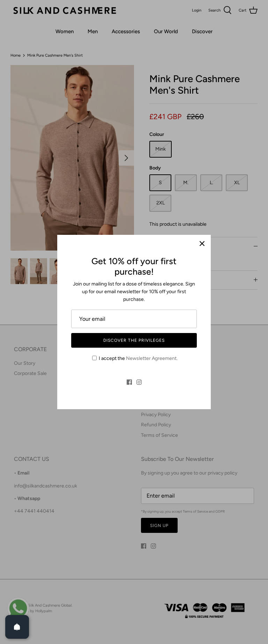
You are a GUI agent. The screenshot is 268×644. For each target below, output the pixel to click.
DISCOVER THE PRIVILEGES (133, 340)
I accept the (138, 358)
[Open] (17, 627)
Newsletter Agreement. (152, 358)
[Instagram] (139, 382)
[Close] (202, 243)
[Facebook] (129, 382)
